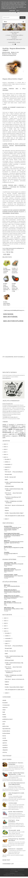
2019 (5, 457)
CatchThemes (12, 873)
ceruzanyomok (20, 424)
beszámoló (11, 424)
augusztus (7, 467)
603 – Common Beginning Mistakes (12, 586)
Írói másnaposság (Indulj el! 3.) (11, 553)
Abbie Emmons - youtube (10, 601)
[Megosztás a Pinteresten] (9, 254)
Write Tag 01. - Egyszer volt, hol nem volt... (14, 505)
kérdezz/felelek (7, 432)
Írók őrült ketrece (7, 378)
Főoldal (13, 310)
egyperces (5, 426)
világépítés (14, 53)
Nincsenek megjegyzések (10, 55)
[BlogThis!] (5, 254)
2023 (5, 449)
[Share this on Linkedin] (12, 252)
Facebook (9, 12)
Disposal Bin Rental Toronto (19, 874)
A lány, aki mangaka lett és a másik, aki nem (14, 515)
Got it (17, 10)
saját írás (11, 434)
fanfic (19, 426)
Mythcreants (7, 585)
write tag (22, 436)
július (6, 469)
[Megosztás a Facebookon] (8, 254)
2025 (5, 444)
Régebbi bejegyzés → (20, 310)
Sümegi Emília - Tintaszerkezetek (17, 869)
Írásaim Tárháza (8, 546)
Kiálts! (6, 479)
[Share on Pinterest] (11, 252)
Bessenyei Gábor (8, 526)
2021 (5, 451)
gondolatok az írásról (17, 427)
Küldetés (7, 507)
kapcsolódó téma (7, 430)
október (7, 461)
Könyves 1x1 (7, 540)
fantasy (5, 53)
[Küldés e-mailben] (4, 254)
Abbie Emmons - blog (9, 607)
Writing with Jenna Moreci (10, 589)
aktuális (4, 424)
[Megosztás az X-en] (6, 254)
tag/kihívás (8, 436)
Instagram (14, 12)
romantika (5, 434)
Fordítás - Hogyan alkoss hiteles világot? (6, 303)
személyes (21, 434)
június (6, 518)
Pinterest (11, 12)
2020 (5, 454)
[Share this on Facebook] (6, 252)
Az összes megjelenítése (21, 556)
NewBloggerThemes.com (8, 874)
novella (22, 432)
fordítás (9, 53)
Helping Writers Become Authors (11, 595)
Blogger (16, 871)
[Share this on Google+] (9, 252)
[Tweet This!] (7, 252)
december (7, 459)
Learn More (12, 10)
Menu (5, 21)
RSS (19, 12)
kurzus (16, 432)
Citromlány (6, 552)
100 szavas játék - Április (14, 830)
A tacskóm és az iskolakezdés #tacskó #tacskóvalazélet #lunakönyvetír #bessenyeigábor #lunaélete (12, 528)
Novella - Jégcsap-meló (10, 477)
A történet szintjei (12, 803)
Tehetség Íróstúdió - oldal (10, 562)
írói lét (4, 429)
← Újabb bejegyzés (7, 310)
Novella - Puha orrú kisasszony (15, 811)
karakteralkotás (19, 430)
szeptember (8, 464)
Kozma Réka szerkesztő (9, 568)
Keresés (22, 17)
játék (10, 429)
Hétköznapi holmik (9, 486)
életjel (13, 426)
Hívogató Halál (8, 474)
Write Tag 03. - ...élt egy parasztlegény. (14, 471)
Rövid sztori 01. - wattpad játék (15, 848)
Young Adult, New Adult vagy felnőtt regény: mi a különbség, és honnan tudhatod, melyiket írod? (14, 535)
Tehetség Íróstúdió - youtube (11, 574)
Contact (16, 12)
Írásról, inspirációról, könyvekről (11, 533)
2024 (5, 446)
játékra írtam (19, 429)
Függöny (7, 510)
